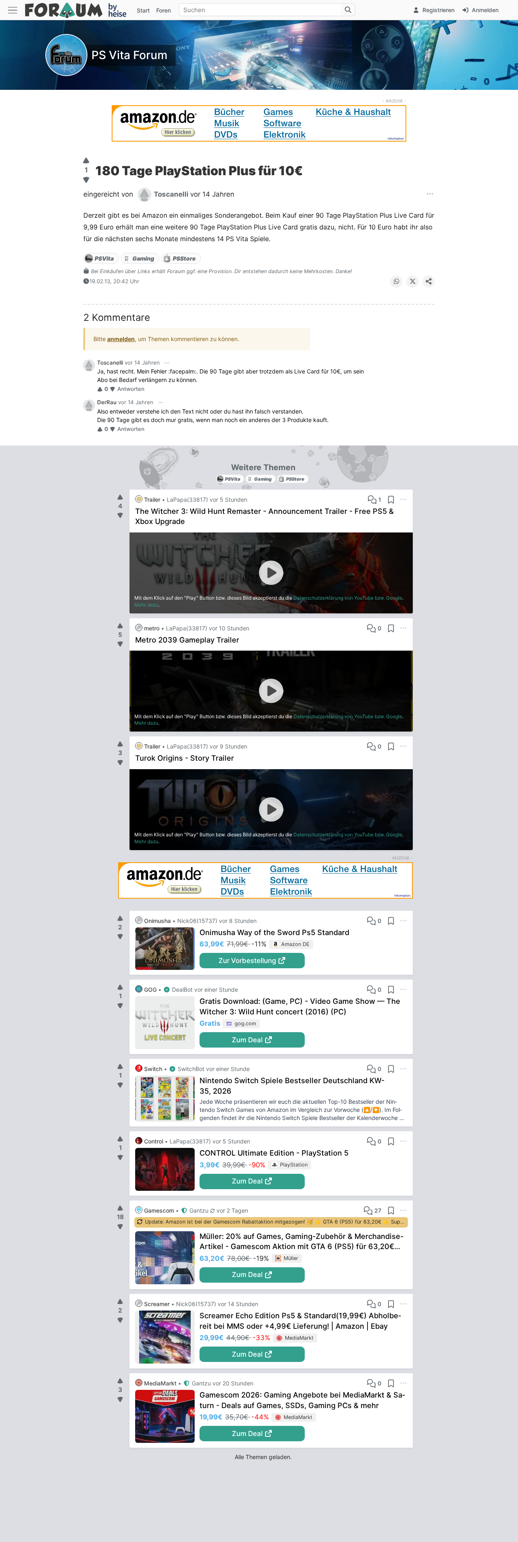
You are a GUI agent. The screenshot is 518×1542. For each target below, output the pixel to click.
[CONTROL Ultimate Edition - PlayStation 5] (167, 1169)
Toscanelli (110, 362)
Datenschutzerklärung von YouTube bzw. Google (347, 598)
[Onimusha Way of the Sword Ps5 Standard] (167, 948)
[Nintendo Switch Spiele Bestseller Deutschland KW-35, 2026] (167, 1098)
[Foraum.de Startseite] (79, 10)
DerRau (107, 402)
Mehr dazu (146, 605)
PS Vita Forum (129, 55)
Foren (163, 10)
